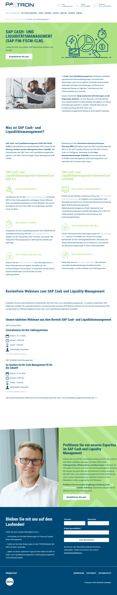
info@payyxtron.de (67, 6)
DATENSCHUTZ (104, 573)
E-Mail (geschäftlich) (72, 528)
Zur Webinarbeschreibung (16, 354)
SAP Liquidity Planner (40, 234)
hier (96, 398)
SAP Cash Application (86, 262)
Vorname (67, 519)
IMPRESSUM (79, 573)
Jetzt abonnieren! (86, 540)
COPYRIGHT (91, 573)
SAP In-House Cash (26, 262)
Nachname (92, 519)
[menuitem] (12, 13)
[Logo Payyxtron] (20, 5)
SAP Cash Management (36, 197)
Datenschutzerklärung (73, 553)
